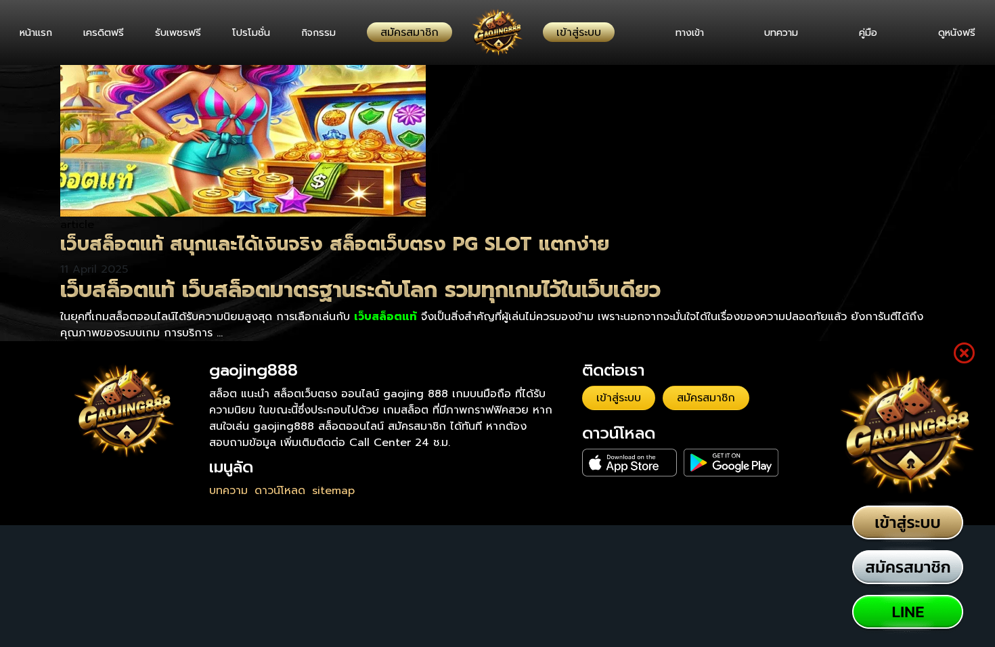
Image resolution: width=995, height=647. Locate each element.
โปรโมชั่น (263, 32)
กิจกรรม (334, 32)
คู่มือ (863, 32)
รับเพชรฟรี (186, 32)
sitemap (333, 491)
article (77, 225)
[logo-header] (497, 32)
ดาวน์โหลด (280, 491)
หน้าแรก (36, 32)
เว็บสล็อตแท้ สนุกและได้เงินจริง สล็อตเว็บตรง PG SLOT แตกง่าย (334, 244)
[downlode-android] (731, 462)
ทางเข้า (675, 32)
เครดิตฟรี (107, 32)
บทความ (772, 32)
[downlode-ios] (629, 462)
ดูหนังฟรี (956, 32)
